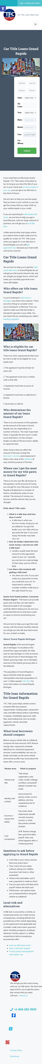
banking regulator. (11, 319)
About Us (23, 995)
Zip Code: (20, 105)
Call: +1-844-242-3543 (30, 3)
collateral (28, 459)
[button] (3, 8)
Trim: (19, 134)
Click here (26, 681)
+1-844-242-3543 (25, 1009)
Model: (20, 127)
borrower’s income (11, 456)
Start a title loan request (19, 948)
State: (19, 98)
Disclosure (14, 1056)
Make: (20, 120)
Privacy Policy (16, 1050)
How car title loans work (20, 945)
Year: (19, 113)
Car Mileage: (20, 142)
